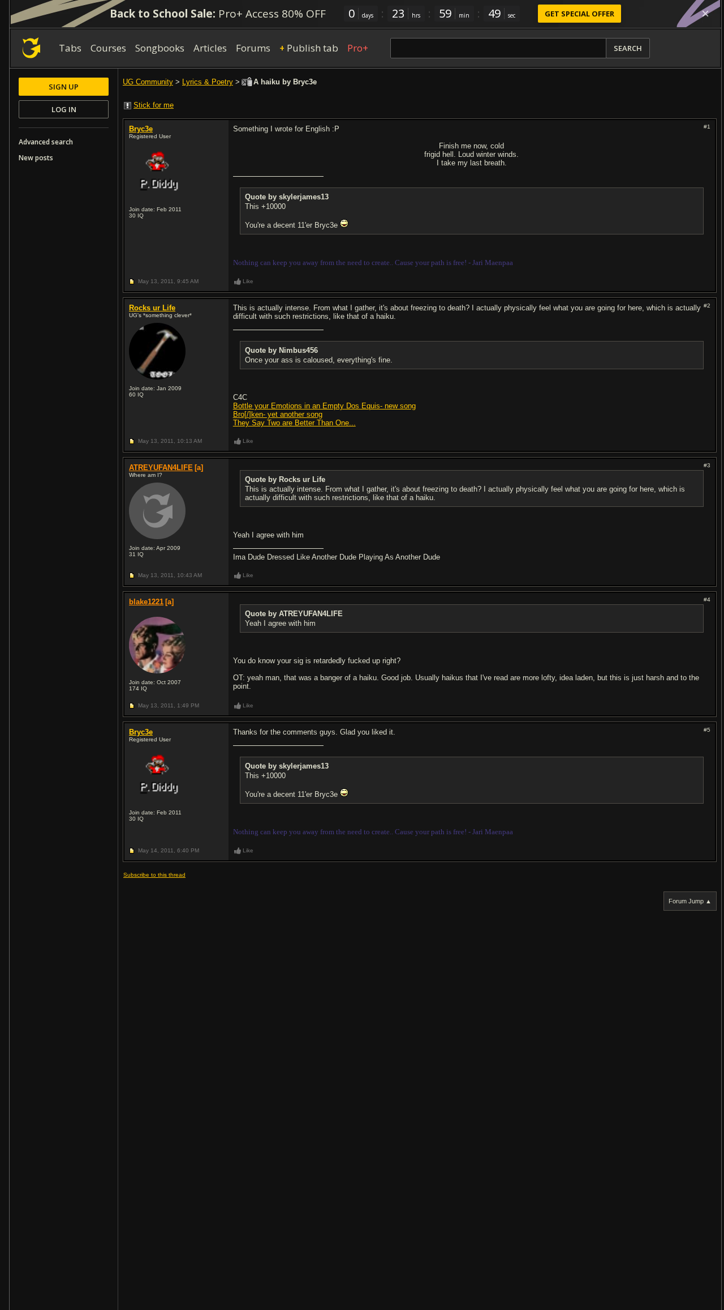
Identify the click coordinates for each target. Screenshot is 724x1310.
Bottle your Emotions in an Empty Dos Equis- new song (324, 406)
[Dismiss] (705, 14)
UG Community (148, 82)
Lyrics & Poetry (207, 82)
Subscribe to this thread (154, 875)
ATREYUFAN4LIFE (161, 467)
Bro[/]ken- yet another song (277, 414)
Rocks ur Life (152, 308)
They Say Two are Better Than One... (294, 423)
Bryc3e (141, 129)
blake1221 (146, 602)
